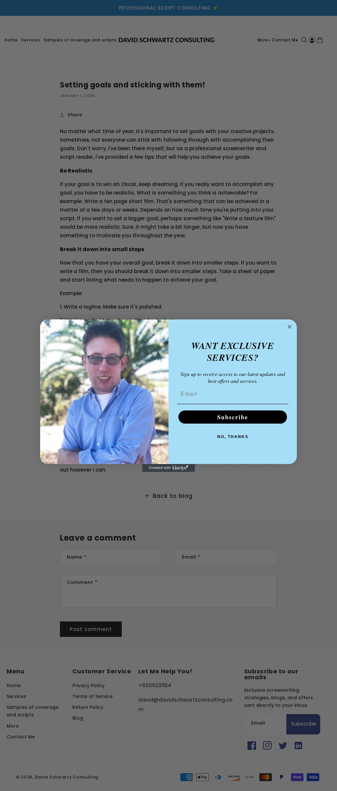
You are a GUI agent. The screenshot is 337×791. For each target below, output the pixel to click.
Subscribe (232, 417)
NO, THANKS (232, 436)
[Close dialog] (290, 327)
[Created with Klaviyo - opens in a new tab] (168, 468)
